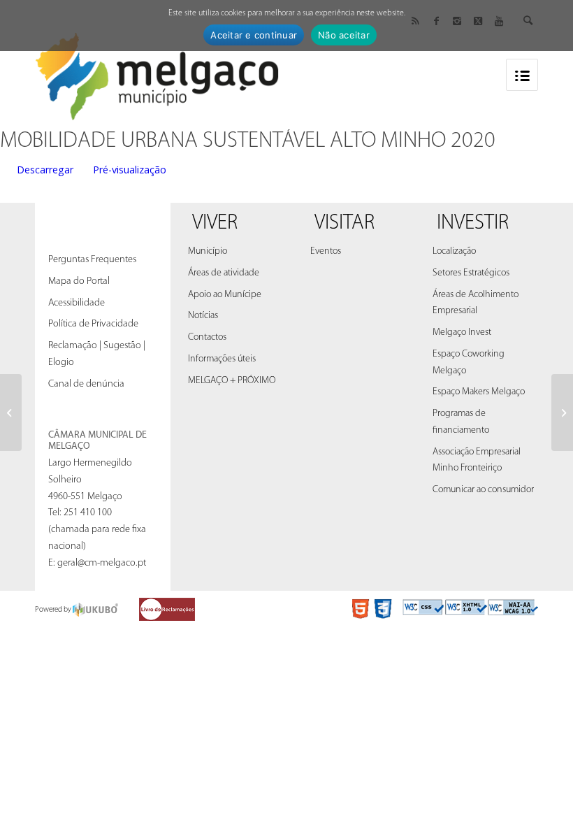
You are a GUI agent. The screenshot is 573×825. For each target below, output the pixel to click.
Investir (473, 223)
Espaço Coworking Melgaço (469, 362)
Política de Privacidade (93, 324)
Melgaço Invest (462, 332)
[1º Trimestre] (11, 412)
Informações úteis (222, 359)
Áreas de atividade (223, 273)
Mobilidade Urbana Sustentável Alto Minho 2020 (247, 141)
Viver (215, 223)
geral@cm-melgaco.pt (101, 563)
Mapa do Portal (79, 281)
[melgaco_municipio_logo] (157, 72)
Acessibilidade (76, 303)
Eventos (325, 251)
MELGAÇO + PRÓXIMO (231, 380)
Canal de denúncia (86, 384)
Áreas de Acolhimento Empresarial (475, 303)
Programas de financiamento (461, 422)
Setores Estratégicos (471, 273)
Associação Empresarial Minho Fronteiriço (477, 460)
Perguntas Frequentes (92, 259)
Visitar (344, 223)
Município (207, 251)
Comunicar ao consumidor (483, 490)
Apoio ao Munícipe (224, 294)
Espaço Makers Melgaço (479, 392)
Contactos (207, 337)
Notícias (203, 315)
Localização (454, 251)
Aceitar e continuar (253, 35)
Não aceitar (344, 35)
